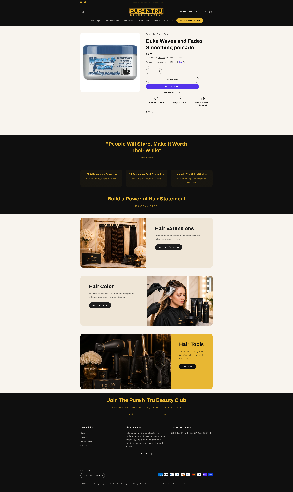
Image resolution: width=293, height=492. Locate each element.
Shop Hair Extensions (169, 247)
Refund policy (126, 484)
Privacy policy (138, 484)
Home (83, 433)
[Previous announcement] (120, 2)
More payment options (172, 92)
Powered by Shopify (111, 484)
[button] (83, 12)
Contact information (180, 484)
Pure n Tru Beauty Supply (95, 484)
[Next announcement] (172, 2)
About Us (84, 437)
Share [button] (150, 112)
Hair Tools (187, 366)
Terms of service (151, 484)
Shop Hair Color (100, 305)
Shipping (161, 57)
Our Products (86, 441)
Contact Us (85, 446)
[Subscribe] (165, 414)
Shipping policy (164, 484)
